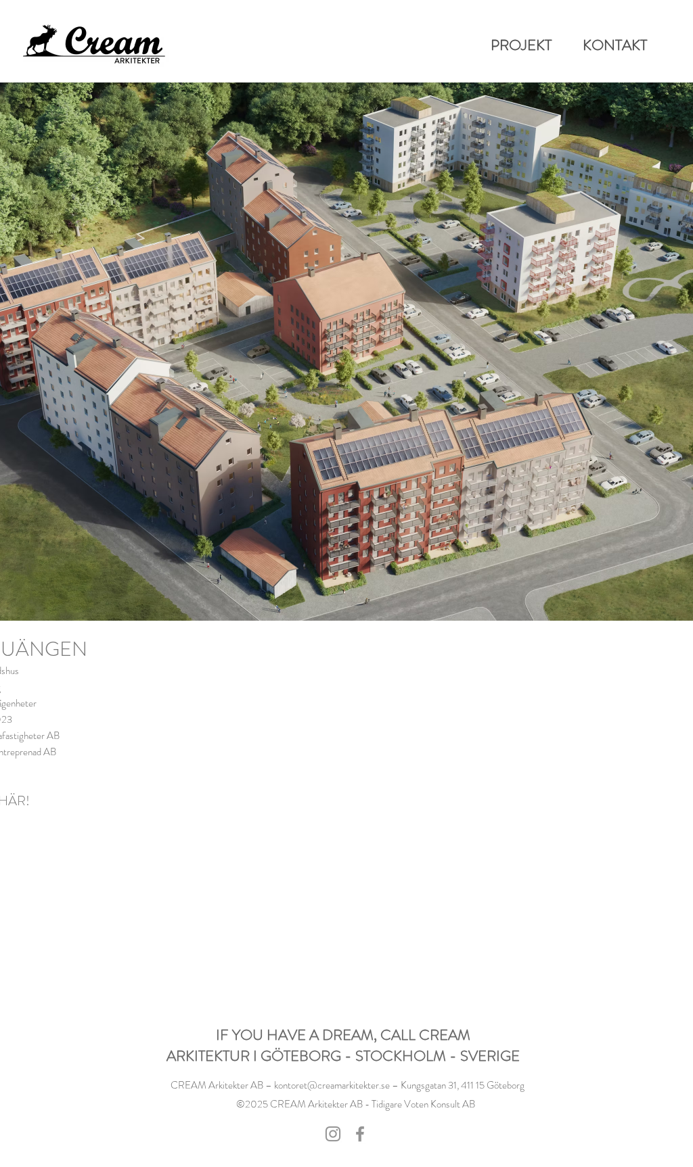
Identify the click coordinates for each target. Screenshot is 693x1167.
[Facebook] (360, 1134)
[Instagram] (333, 1134)
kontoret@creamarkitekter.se (332, 1085)
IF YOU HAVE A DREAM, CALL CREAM (343, 1034)
